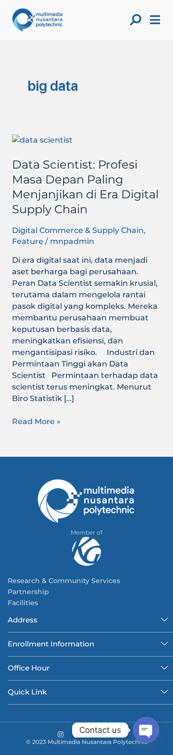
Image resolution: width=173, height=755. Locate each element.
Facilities (23, 602)
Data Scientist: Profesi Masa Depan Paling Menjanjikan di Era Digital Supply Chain (85, 187)
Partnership (28, 591)
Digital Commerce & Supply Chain (78, 230)
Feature (27, 241)
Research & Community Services (64, 580)
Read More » (36, 421)
